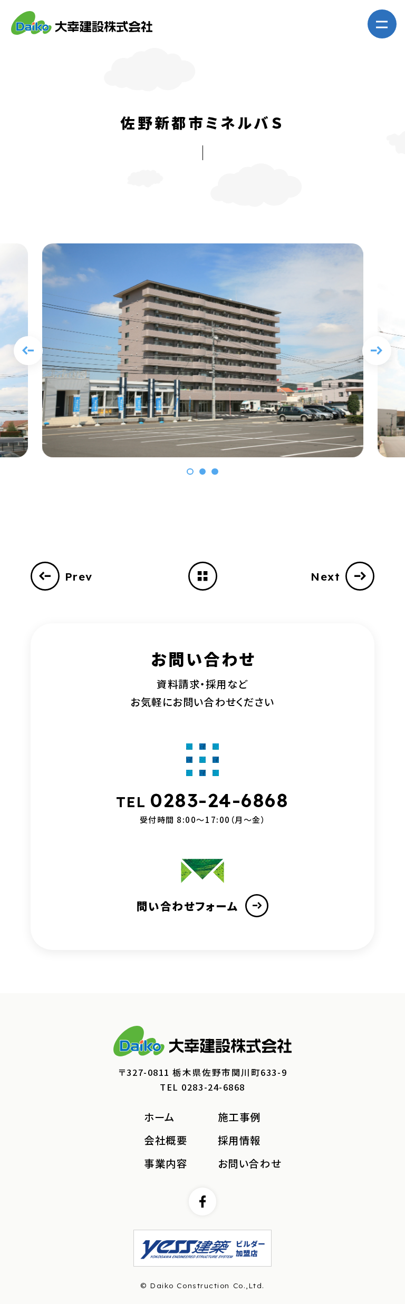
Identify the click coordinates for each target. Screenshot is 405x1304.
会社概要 (165, 1140)
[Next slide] (376, 350)
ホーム (159, 1117)
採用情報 (239, 1140)
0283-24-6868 (219, 800)
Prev (79, 576)
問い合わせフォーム (187, 906)
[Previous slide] (28, 350)
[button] (190, 471)
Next (325, 576)
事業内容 (165, 1163)
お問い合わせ (249, 1163)
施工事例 (239, 1117)
